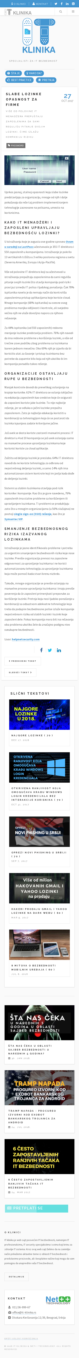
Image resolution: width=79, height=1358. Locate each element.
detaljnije (16, 1277)
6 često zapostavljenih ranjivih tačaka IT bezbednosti (30, 1183)
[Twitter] (56, 4)
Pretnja (48, 80)
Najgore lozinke (27, 735)
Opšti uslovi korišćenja (21, 1339)
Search (61, 11)
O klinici (20, 4)
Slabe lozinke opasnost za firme (24, 99)
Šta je (15, 73)
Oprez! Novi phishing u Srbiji (39, 852)
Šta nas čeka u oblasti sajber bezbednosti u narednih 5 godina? (30, 1049)
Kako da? (35, 73)
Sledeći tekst (19, 672)
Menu (73, 11)
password (17, 145)
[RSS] (73, 4)
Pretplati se (28, 1208)
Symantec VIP (13, 519)
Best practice (21, 80)
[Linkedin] (67, 4)
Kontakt (42, 4)
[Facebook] (61, 4)
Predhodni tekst (23, 661)
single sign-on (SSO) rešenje (32, 514)
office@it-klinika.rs (24, 1312)
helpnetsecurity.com (26, 639)
